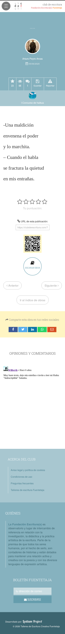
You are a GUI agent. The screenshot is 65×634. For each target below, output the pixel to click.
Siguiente (51, 285)
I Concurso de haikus (32, 102)
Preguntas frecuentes (22, 483)
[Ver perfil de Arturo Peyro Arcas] (32, 46)
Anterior (13, 285)
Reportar (50, 85)
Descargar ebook (32, 267)
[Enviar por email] (51, 329)
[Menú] (6, 6)
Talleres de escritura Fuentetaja (27, 490)
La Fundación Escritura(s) (25, 524)
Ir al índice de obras (32, 300)
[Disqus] (32, 402)
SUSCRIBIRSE (34, 599)
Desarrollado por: (23, 621)
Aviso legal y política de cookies (28, 470)
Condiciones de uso (21, 476)
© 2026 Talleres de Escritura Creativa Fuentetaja (36, 626)
